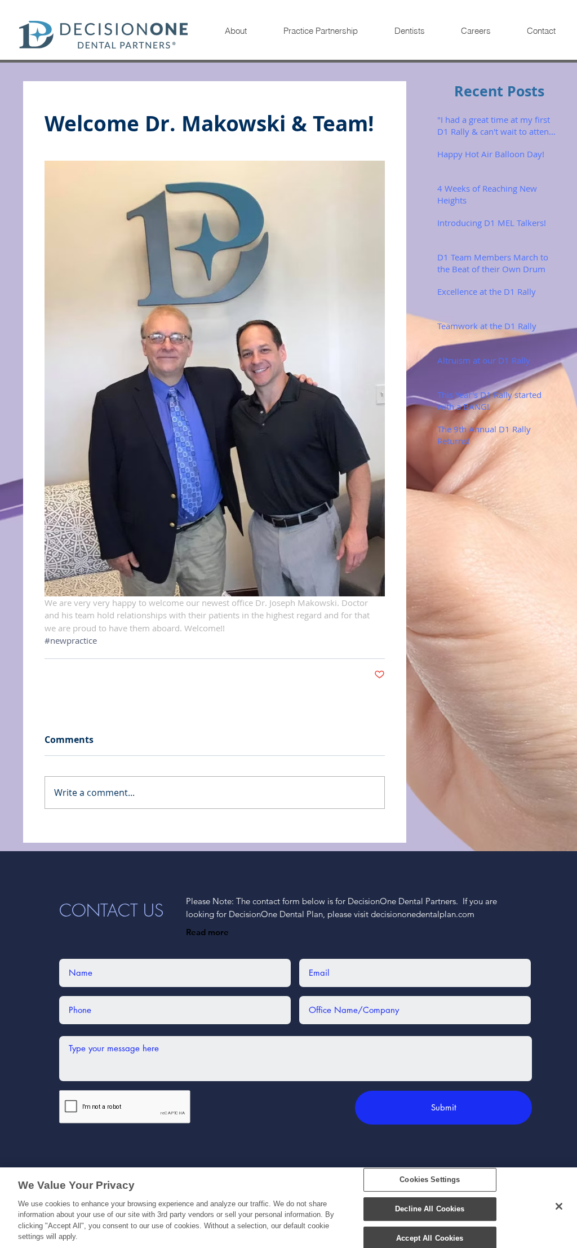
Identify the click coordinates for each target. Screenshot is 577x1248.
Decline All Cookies (429, 1209)
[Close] (559, 1206)
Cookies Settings (430, 1180)
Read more (207, 932)
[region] (288, 1207)
